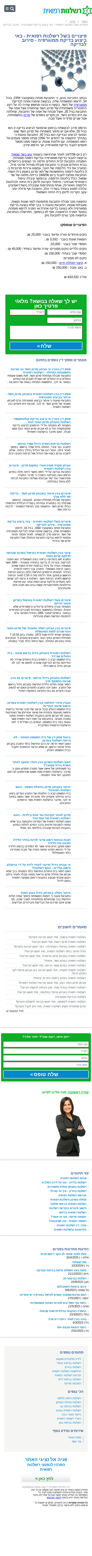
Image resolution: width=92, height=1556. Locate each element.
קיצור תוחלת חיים (71, 263)
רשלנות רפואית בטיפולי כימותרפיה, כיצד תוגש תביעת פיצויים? (49, 946)
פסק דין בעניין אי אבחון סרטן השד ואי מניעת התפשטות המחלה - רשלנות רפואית (41, 371)
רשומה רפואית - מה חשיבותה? (67, 1221)
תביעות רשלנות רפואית (72, 1195)
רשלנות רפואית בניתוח (72, 1212)
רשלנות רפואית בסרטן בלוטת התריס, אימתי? (59, 978)
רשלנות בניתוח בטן (70, 1422)
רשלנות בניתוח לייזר (69, 1379)
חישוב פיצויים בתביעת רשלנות (67, 1208)
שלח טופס (46, 1074)
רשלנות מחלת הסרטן (68, 1402)
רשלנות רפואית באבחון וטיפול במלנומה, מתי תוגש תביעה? (51, 992)
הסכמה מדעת (72, 1383)
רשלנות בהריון (73, 1367)
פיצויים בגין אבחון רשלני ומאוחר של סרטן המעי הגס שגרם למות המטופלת (39, 630)
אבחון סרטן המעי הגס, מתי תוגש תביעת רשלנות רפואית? (52, 982)
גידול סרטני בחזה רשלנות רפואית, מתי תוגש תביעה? (55, 951)
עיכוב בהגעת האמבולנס (71, 1286)
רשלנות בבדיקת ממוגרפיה (70, 997)
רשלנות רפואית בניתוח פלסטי (68, 1204)
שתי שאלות (79, 1262)
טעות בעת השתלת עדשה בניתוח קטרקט (61, 1270)
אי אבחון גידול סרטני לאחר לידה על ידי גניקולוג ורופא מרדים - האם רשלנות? (39, 866)
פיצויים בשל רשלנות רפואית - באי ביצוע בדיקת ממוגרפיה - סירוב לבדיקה (39, 523)
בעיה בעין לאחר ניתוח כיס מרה (67, 1319)
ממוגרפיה (80, 104)
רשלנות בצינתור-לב (74, 1278)
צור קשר (76, 1441)
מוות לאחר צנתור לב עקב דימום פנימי (63, 1254)
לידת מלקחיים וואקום (68, 1359)
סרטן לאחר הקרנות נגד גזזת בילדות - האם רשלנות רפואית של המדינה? (42, 816)
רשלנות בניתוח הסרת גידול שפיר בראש (44, 443)
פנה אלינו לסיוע (65, 1092)
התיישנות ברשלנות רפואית (70, 1229)
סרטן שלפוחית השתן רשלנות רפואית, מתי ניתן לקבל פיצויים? (50, 1006)
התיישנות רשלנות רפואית (66, 1371)
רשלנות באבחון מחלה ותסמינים (66, 1186)
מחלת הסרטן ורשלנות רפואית (68, 1199)
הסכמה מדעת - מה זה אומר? (68, 1216)
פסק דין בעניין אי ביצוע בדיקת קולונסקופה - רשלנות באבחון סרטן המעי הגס (41, 420)
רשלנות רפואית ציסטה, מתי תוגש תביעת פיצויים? (57, 937)
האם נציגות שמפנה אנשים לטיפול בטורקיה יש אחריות (53, 1294)
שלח (46, 346)
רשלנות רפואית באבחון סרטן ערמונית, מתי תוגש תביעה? (52, 956)
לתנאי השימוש (54, 1497)
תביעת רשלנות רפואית (68, 1375)
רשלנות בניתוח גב (70, 1406)
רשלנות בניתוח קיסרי (68, 1363)
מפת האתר (74, 1437)
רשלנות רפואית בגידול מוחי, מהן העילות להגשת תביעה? (53, 987)
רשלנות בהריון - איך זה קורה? (68, 1191)
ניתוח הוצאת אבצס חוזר (71, 1327)
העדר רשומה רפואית (69, 1418)
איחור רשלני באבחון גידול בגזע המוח (46, 892)
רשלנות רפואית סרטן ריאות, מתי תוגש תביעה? (58, 941)
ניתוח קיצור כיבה (71, 1414)
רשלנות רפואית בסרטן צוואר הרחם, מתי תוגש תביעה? (54, 965)
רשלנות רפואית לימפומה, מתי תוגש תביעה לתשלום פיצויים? (51, 1001)
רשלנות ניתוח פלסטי (69, 1398)
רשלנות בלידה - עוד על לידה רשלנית (64, 1182)
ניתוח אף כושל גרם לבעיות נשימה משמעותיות (58, 1302)
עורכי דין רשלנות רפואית (71, 1225)
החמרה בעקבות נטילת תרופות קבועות (63, 1311)
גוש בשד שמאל (22, 154)
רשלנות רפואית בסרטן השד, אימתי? (65, 960)
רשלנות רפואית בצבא (68, 1410)
